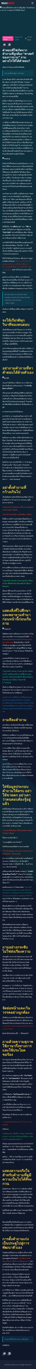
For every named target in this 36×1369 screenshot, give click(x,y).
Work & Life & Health (8, 38)
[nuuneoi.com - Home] (8, 3)
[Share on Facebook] (4, 45)
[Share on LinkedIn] (9, 45)
